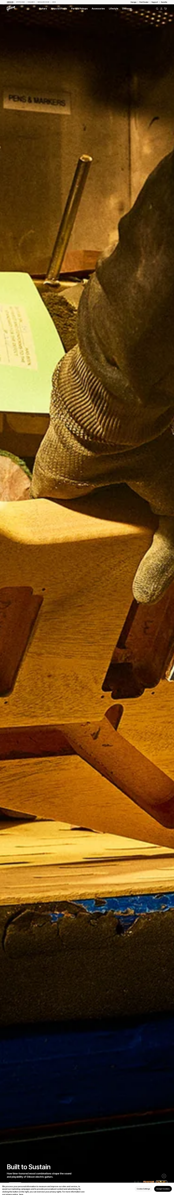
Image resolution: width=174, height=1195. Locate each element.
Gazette (164, 2)
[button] (165, 8)
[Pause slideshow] (164, 1176)
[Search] (157, 8)
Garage (133, 2)
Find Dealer (144, 2)
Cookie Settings (143, 1189)
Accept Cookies (163, 1189)
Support (154, 2)
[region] (87, 1189)
